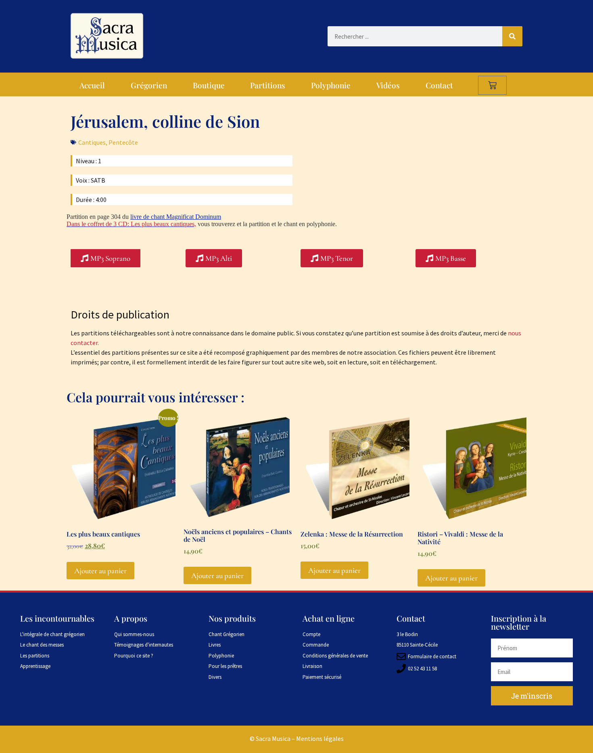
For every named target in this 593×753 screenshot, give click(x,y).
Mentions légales (320, 738)
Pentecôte (123, 142)
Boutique (209, 85)
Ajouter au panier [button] (100, 570)
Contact (439, 85)
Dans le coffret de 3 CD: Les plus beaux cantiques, (131, 223)
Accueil (92, 85)
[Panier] (492, 85)
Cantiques (92, 142)
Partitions (267, 85)
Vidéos (388, 85)
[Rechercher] (512, 36)
